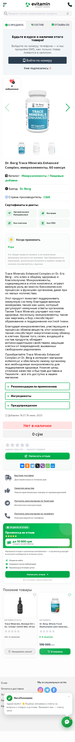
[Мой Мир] (53, 466)
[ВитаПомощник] (67, 722)
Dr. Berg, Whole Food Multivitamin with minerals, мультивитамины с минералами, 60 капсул (54, 625)
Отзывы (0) (61, 24)
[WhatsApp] (48, 466)
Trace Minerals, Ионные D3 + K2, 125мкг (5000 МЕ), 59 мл (20, 625)
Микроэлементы (34, 175)
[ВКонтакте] (22, 466)
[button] (67, 108)
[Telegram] (32, 466)
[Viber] (42, 466)
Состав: (38, 24)
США (47, 197)
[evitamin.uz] (37, 4)
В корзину (57, 651)
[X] (37, 466)
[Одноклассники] (27, 466)
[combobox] (37, 13)
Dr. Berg (25, 188)
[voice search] (67, 13)
